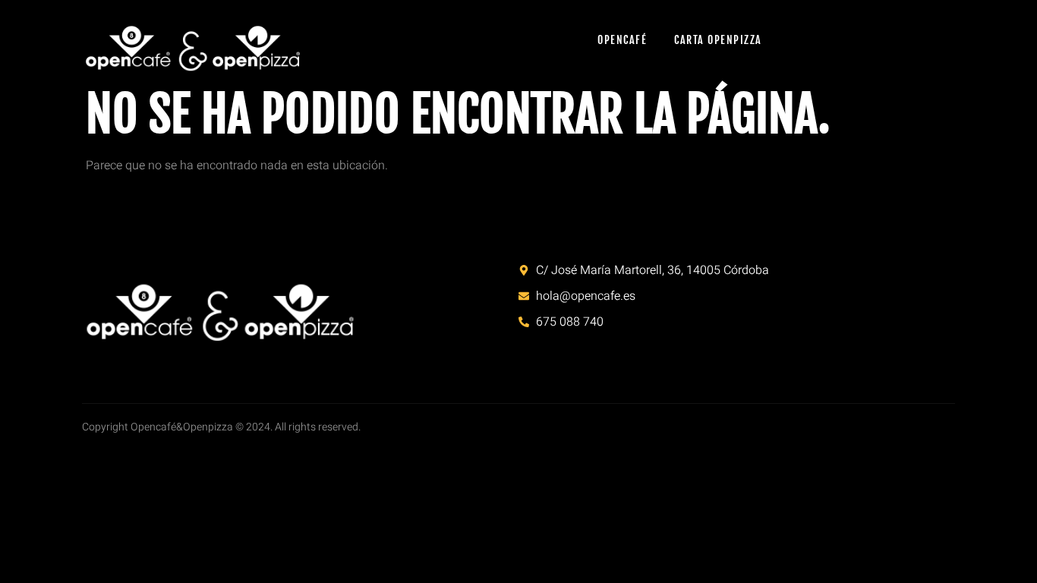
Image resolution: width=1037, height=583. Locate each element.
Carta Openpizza (718, 39)
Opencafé (622, 39)
